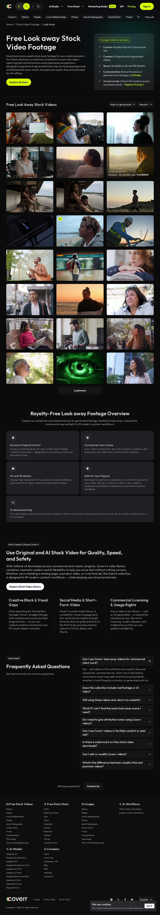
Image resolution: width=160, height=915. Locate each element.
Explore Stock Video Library (25, 586)
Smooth (47, 828)
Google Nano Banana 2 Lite (18, 865)
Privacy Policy (49, 899)
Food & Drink (12, 828)
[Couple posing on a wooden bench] (29, 196)
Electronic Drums (51, 813)
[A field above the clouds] (130, 196)
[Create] (19, 6)
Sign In (146, 6)
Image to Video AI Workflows (131, 813)
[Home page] (9, 6)
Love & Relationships (15, 816)
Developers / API (51, 861)
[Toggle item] (149, 661)
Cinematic (48, 824)
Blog (46, 865)
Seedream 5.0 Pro (13, 880)
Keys (46, 816)
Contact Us (93, 786)
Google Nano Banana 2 (16, 858)
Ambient (47, 835)
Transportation (12, 835)
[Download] (49, 208)
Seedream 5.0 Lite (13, 884)
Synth (46, 809)
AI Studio (54, 6)
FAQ (46, 869)
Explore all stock (19, 82)
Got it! (149, 906)
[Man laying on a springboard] (29, 231)
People (9, 813)
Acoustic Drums (50, 843)
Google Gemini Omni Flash (17, 876)
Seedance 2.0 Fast (14, 869)
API (122, 6)
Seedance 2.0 (12, 861)
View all (149, 17)
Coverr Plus (48, 858)
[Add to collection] (49, 185)
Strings (47, 839)
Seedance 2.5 (11, 854)
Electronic (48, 831)
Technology (11, 839)
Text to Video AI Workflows (130, 809)
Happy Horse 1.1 (12, 887)
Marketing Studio (101, 6)
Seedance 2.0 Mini (14, 872)
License (37, 899)
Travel (9, 831)
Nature (9, 809)
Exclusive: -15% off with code (128, 174)
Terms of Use (64, 899)
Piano (46, 820)
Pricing (131, 6)
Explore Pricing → (134, 84)
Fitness (9, 820)
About (46, 854)
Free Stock (74, 6)
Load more (80, 390)
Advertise (48, 872)
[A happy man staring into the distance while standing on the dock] (79, 231)
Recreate (29, 208)
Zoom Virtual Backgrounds (17, 843)
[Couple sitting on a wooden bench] (79, 196)
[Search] (26, 6)
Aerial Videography (14, 824)
